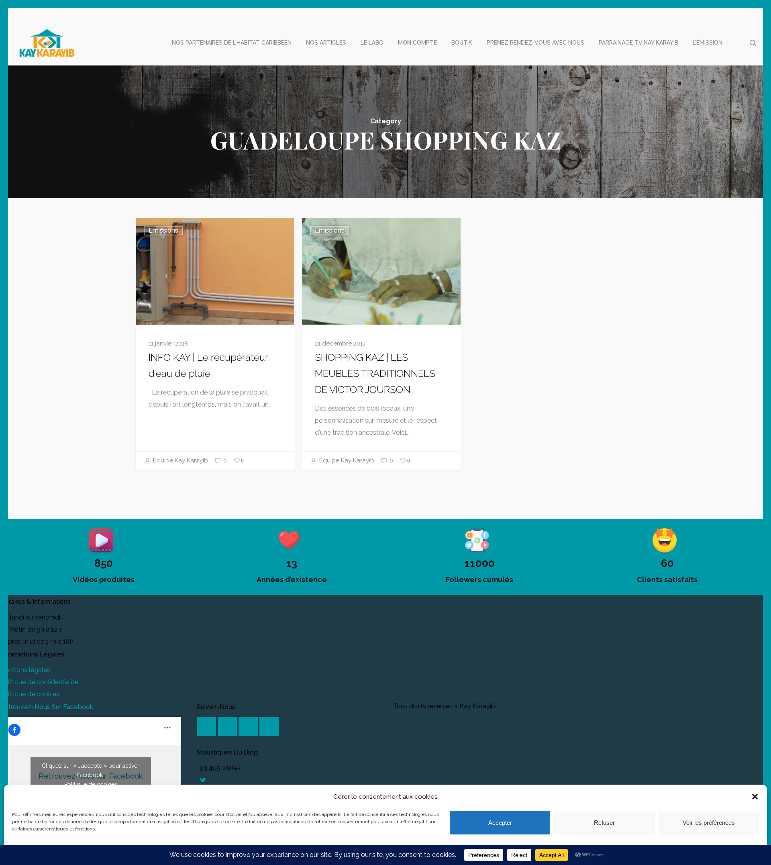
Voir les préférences (709, 822)
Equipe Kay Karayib (179, 460)
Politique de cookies (29, 694)
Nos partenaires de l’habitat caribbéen (232, 42)
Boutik (461, 42)
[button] (755, 797)
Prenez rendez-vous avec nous (535, 42)
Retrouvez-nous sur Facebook (46, 707)
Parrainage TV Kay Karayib (638, 42)
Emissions (163, 230)
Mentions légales (25, 670)
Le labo (372, 42)
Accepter (500, 822)
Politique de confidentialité (39, 682)
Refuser (604, 822)
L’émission (707, 42)
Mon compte (417, 42)
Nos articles (326, 42)
